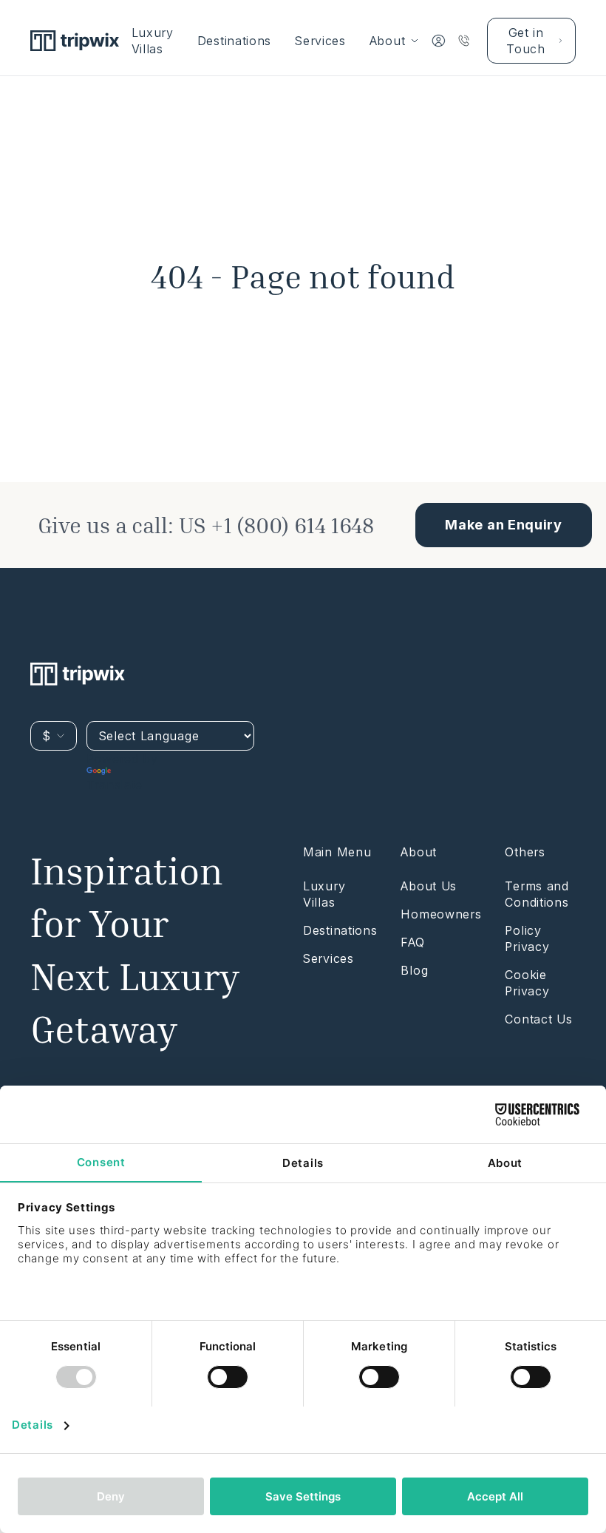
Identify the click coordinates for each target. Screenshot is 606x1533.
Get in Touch (525, 40)
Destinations (234, 40)
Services (320, 40)
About (388, 40)
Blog (414, 970)
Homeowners (441, 914)
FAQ (412, 942)
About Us (429, 886)
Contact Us (538, 1019)
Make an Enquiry (503, 524)
